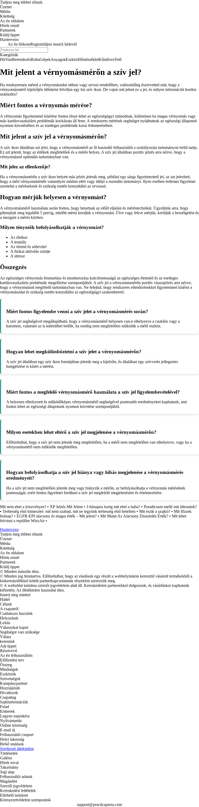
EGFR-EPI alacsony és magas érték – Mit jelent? (57, 516)
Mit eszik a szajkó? (154, 511)
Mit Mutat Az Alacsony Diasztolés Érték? (134, 516)
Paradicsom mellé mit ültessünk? (170, 507)
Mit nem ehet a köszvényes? (23, 507)
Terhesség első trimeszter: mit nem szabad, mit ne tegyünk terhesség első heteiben (69, 511)
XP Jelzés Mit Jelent (66, 507)
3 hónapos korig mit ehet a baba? (113, 507)
